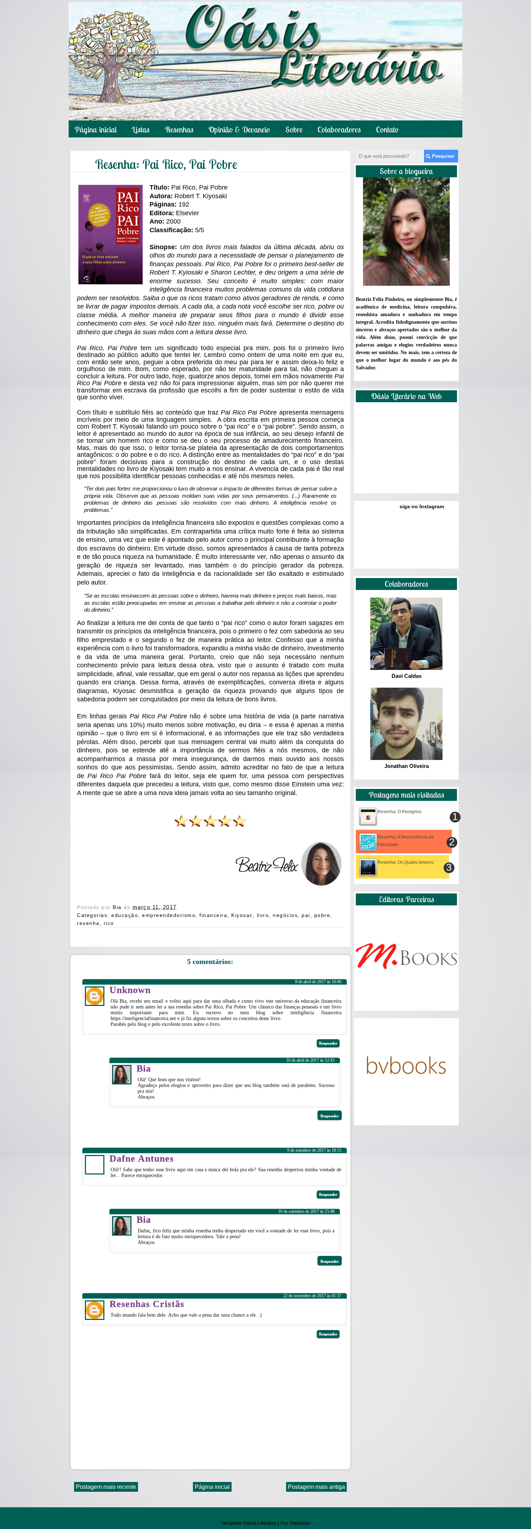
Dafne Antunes (141, 1158)
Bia (118, 907)
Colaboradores (339, 129)
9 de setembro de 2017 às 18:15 (314, 1150)
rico (109, 923)
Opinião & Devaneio (239, 129)
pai (306, 915)
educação (124, 915)
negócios (285, 915)
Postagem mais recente (106, 1487)
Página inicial (95, 129)
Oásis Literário (259, 1523)
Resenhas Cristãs (146, 1304)
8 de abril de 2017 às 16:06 (318, 981)
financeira (213, 915)
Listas (140, 129)
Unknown (130, 990)
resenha (88, 923)
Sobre (294, 129)
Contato (387, 129)
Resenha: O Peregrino (399, 811)
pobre (322, 915)
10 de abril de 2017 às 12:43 (310, 1060)
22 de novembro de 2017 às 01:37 (312, 1295)
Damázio (300, 1523)
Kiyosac (242, 915)
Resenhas (179, 129)
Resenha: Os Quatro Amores (405, 862)
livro (263, 915)
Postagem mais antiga (316, 1487)
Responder (328, 1043)
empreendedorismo (168, 915)
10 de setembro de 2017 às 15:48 (306, 1211)
